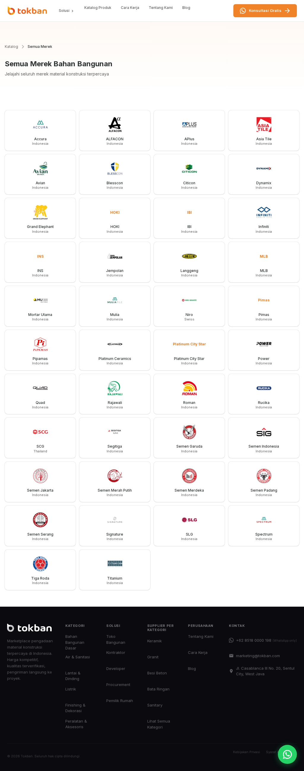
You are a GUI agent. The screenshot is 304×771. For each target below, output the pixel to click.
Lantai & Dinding (72, 676)
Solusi (64, 10)
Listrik (70, 689)
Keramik (154, 640)
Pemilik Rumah (119, 700)
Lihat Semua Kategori (158, 724)
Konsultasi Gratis (265, 10)
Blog (186, 7)
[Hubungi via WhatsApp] (287, 754)
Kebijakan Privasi (246, 752)
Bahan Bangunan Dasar (74, 642)
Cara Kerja (130, 7)
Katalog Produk (97, 7)
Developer (115, 668)
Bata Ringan (158, 689)
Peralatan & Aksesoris (76, 724)
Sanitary (154, 705)
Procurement (118, 684)
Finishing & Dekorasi (75, 708)
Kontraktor (115, 652)
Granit (153, 656)
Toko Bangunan (115, 639)
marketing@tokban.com (258, 655)
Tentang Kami (161, 7)
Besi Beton (157, 673)
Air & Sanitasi (77, 656)
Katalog (11, 46)
